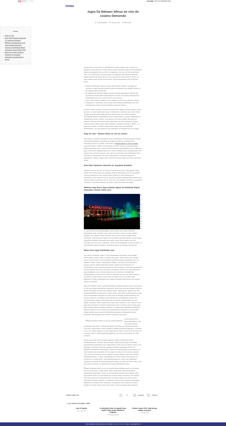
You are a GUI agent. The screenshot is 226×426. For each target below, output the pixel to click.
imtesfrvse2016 (102, 22)
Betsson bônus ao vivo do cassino (127, 143)
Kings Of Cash (9, 36)
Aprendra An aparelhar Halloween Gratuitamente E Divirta (14, 57)
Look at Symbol (81, 408)
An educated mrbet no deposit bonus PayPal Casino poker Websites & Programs (113, 410)
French (23, 1)
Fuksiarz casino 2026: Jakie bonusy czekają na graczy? (144, 409)
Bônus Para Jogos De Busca (14, 52)
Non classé (127, 22)
